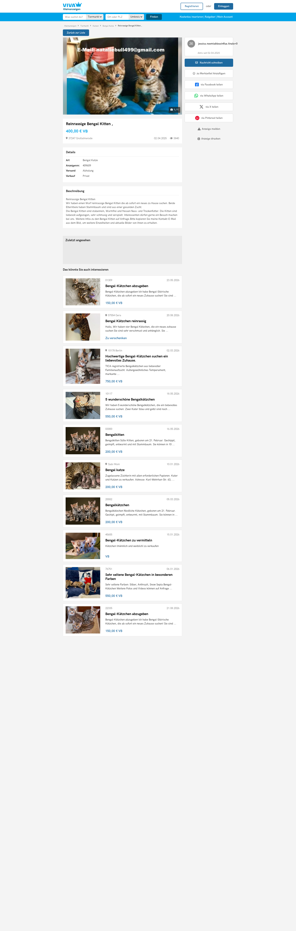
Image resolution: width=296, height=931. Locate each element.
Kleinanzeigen (70, 26)
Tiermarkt (84, 26)
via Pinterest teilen (212, 117)
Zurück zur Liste (76, 32)
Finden (154, 16)
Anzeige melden (211, 128)
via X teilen (212, 106)
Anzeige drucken (210, 138)
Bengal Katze (108, 26)
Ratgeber (210, 16)
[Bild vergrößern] (122, 76)
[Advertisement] (206, 166)
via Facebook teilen (212, 84)
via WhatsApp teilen (211, 95)
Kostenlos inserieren (191, 16)
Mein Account (225, 16)
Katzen (96, 26)
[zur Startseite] (72, 6)
